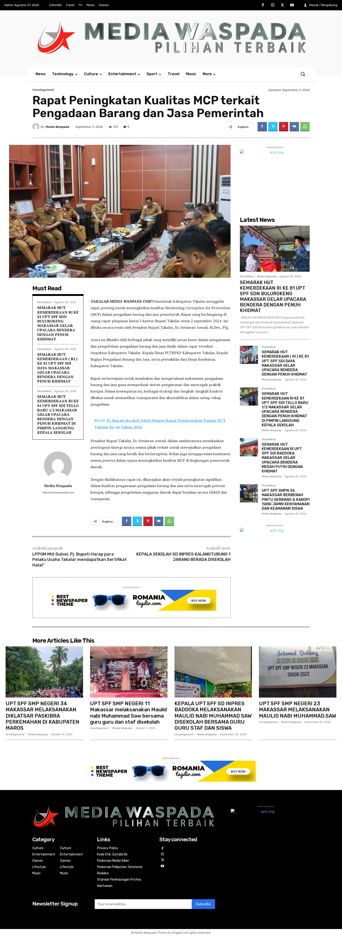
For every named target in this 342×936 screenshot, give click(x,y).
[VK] (294, 126)
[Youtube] (292, 5)
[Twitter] (282, 5)
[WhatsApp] (305, 126)
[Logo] (171, 37)
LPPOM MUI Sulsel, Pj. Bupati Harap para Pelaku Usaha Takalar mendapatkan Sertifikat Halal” (79, 560)
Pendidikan (44, 302)
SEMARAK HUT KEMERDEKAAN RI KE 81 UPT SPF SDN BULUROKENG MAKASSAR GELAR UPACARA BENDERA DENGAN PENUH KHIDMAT (58, 323)
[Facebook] (263, 5)
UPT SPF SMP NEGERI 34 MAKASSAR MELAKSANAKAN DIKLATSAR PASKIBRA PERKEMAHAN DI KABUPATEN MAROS (42, 715)
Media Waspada (57, 126)
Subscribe (203, 904)
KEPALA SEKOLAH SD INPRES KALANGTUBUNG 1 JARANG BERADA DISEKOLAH (183, 557)
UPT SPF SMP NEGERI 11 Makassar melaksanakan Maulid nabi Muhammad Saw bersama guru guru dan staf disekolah (128, 712)
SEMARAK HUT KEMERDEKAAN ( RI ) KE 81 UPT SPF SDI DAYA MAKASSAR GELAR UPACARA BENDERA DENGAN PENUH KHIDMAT (57, 368)
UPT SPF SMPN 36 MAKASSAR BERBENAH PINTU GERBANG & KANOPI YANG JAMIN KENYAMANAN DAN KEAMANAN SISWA (286, 499)
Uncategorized (43, 89)
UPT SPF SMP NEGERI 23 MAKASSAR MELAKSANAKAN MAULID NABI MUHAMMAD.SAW (297, 709)
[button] (303, 74)
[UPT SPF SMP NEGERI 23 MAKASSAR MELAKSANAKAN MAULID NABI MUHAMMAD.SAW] (297, 672)
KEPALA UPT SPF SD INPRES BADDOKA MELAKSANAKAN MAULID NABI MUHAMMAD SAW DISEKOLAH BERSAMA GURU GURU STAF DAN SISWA (213, 715)
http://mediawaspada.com (58, 492)
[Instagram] (273, 5)
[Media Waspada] (36, 126)
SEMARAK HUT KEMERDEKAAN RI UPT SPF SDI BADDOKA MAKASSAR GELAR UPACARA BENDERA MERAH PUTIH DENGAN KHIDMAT (282, 457)
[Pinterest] (283, 126)
